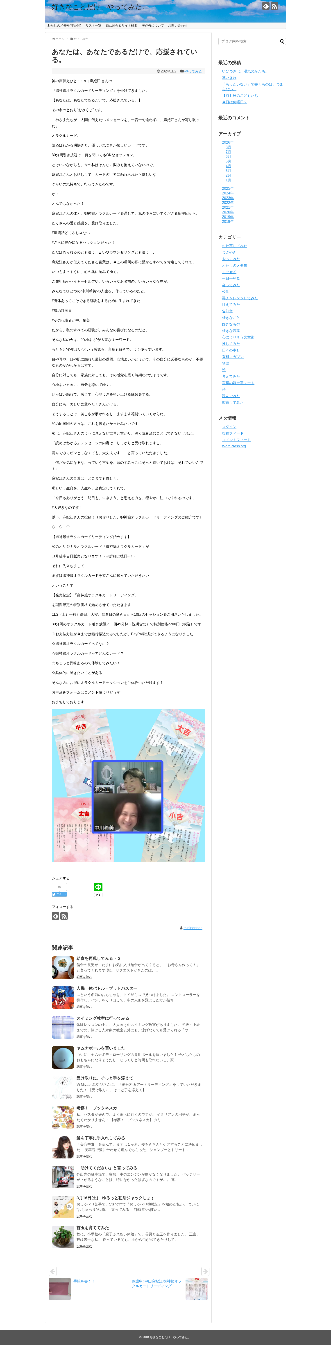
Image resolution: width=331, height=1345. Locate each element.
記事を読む (84, 977)
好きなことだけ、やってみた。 (100, 7)
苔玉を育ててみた (93, 1228)
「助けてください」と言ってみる (107, 1168)
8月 (228, 147)
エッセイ (229, 272)
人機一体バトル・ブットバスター (107, 988)
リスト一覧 (93, 25)
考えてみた (231, 376)
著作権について (153, 25)
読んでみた (231, 396)
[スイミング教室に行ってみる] (63, 1027)
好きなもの (231, 324)
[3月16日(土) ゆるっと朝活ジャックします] (63, 1207)
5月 (228, 161)
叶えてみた (231, 304)
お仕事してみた (234, 246)
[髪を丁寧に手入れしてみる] (63, 1147)
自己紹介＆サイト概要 (121, 25)
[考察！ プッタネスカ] (63, 1117)
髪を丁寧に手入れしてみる (101, 1138)
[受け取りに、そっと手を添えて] (63, 1087)
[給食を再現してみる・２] (63, 967)
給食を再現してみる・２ (99, 958)
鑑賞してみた (233, 402)
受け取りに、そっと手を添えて (105, 1078)
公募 (225, 291)
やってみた (193, 71)
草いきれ (229, 78)
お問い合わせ (177, 25)
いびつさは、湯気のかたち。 (245, 71)
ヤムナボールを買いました (101, 1048)
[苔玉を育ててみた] (63, 1237)
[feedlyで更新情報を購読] (266, 6)
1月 (228, 180)
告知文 (227, 311)
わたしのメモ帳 (234, 265)
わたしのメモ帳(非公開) (64, 25)
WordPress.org (234, 446)
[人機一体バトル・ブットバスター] (63, 997)
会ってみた (231, 285)
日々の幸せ (231, 350)
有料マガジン (233, 357)
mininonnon (193, 928)
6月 (228, 156)
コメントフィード (236, 440)
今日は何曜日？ (234, 102)
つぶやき (229, 252)
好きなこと (231, 318)
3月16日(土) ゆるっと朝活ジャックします (116, 1198)
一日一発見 (231, 278)
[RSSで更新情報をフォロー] (274, 6)
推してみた (231, 344)
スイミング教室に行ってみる (103, 1018)
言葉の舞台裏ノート (238, 383)
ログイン (229, 427)
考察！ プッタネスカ (97, 1108)
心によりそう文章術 (238, 337)
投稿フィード (233, 433)
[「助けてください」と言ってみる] (63, 1177)
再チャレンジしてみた (240, 298)
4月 (228, 166)
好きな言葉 (231, 331)
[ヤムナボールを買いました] (63, 1057)
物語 (225, 363)
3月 (228, 171)
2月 (228, 175)
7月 (228, 152)
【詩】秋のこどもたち (240, 95)
